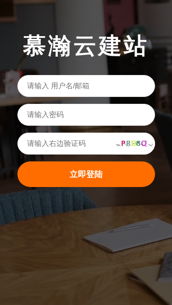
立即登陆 (86, 174)
